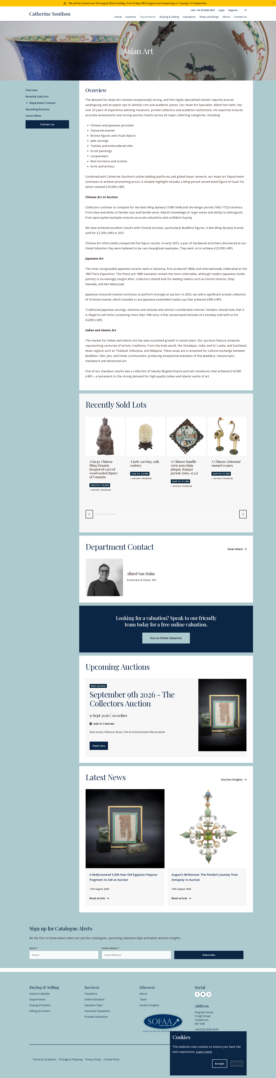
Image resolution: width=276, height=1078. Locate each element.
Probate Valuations (96, 1016)
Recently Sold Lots (37, 96)
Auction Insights (232, 779)
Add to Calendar (104, 723)
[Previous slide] (89, 514)
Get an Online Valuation (166, 638)
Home (118, 17)
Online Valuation (94, 999)
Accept (219, 1063)
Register (233, 10)
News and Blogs (209, 17)
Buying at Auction (40, 1005)
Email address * (110, 948)
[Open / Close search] (244, 10)
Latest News (33, 115)
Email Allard (235, 549)
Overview (32, 90)
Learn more (204, 1052)
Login (221, 10)
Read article (97, 898)
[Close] (273, 3)
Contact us (240, 17)
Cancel (237, 1063)
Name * (33, 948)
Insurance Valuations (97, 1011)
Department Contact (42, 103)
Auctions (131, 17)
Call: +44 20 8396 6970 (203, 10)
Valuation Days (93, 1005)
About (226, 17)
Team (143, 999)
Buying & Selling (169, 17)
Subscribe (208, 955)
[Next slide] (243, 514)
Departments (148, 17)
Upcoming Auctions (38, 109)
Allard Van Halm (141, 573)
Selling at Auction (39, 1011)
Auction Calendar (39, 993)
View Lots (98, 746)
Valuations (189, 17)
